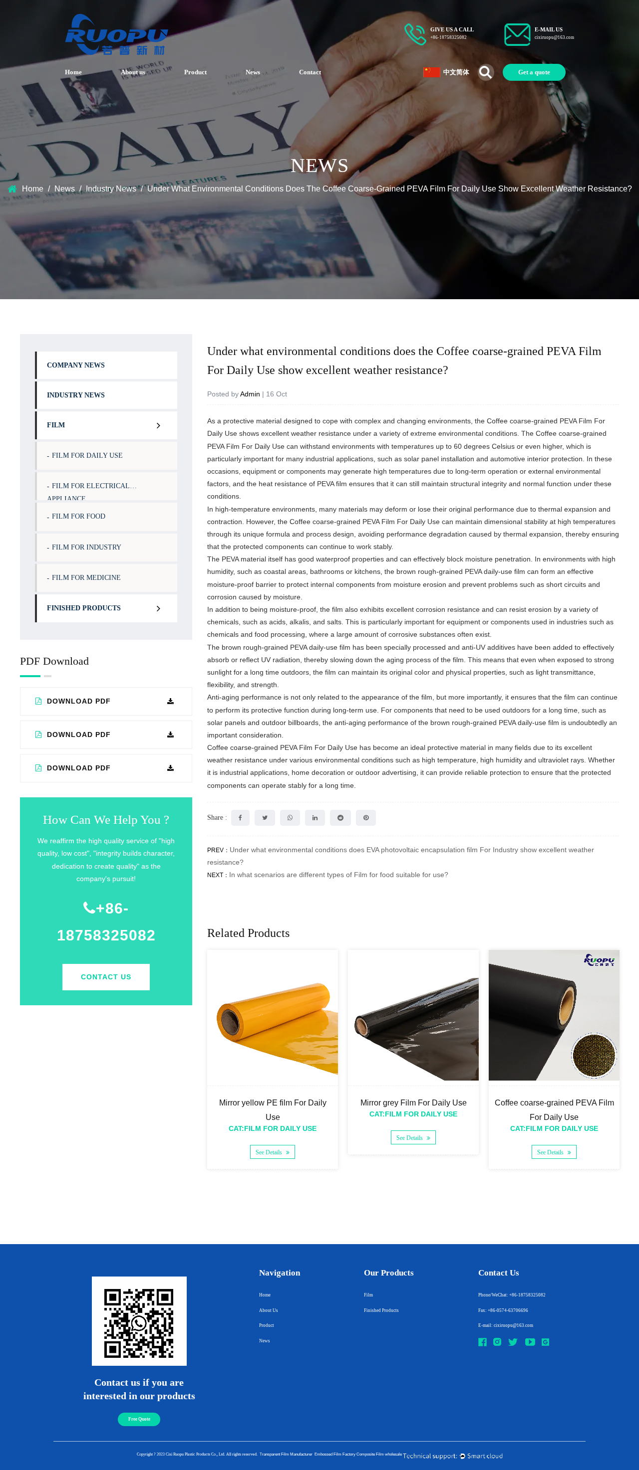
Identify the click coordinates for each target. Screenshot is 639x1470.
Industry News (111, 188)
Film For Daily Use (87, 455)
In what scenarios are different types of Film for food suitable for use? (338, 875)
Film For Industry (86, 547)
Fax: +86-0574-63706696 (503, 1310)
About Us (268, 1310)
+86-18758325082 (106, 921)
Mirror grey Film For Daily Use (413, 1103)
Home (73, 72)
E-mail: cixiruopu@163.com (505, 1325)
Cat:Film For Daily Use (273, 1128)
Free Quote (139, 1419)
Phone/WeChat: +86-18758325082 (512, 1294)
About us (133, 72)
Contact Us (106, 977)
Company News (76, 365)
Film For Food (78, 516)
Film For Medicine (86, 577)
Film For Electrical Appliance (88, 491)
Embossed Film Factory (335, 1454)
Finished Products (84, 608)
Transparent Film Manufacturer (286, 1454)
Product (195, 72)
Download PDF (77, 701)
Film (56, 425)
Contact (310, 72)
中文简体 (456, 72)
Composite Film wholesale (379, 1454)
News (253, 72)
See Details (270, 1152)
